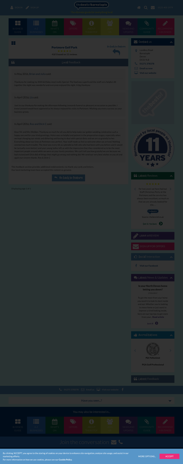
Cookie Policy (65, 459)
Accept (169, 456)
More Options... (147, 456)
